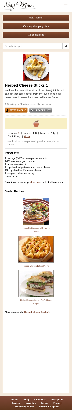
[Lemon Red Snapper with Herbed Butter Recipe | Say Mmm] (36, 211)
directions (35, 182)
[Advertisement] (36, 354)
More (27, 136)
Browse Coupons (49, 406)
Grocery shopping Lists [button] (36, 26)
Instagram (57, 399)
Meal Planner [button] (36, 17)
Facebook (40, 399)
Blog (26, 399)
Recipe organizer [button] (36, 34)
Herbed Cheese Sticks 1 (37, 312)
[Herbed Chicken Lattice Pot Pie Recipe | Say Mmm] (36, 249)
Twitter (16, 403)
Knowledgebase (24, 406)
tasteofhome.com (40, 104)
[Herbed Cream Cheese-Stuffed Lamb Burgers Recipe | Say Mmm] (36, 283)
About (15, 399)
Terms (44, 403)
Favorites (30, 403)
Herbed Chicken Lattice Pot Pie (36, 266)
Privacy (57, 403)
